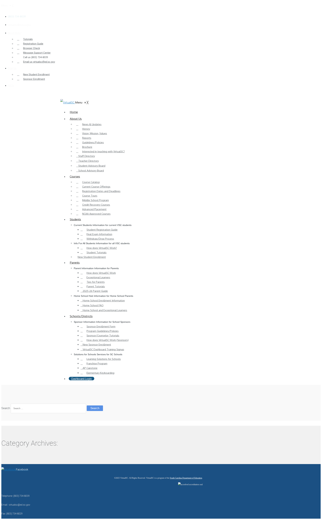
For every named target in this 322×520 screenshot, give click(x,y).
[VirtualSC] (67, 102)
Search (5, 408)
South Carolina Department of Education (186, 478)
